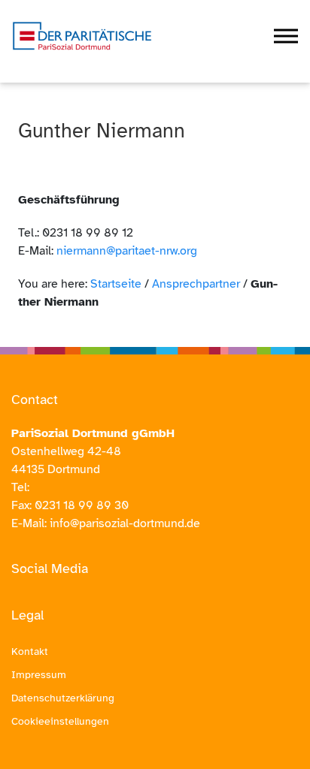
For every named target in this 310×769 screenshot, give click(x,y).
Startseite (115, 283)
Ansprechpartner (196, 283)
